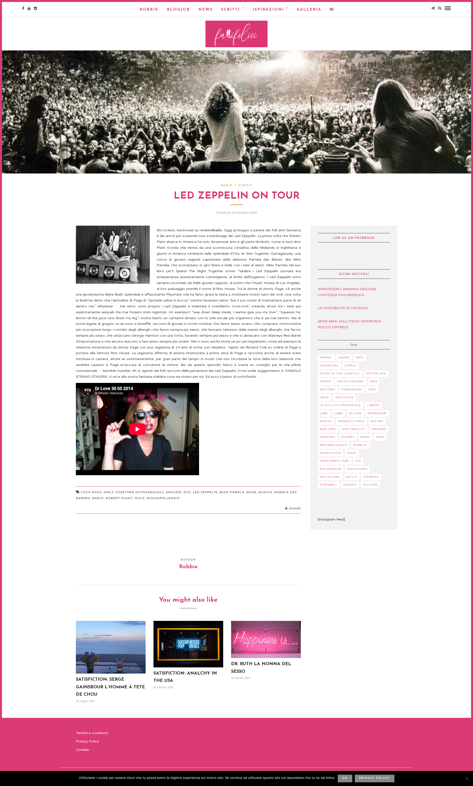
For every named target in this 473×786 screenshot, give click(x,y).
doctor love (376, 373)
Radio (227, 185)
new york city (353, 429)
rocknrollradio (211, 230)
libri (324, 413)
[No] (466, 778)
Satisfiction (330, 453)
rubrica (360, 445)
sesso (351, 453)
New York (328, 429)
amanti (326, 357)
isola (324, 397)
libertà (373, 405)
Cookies (82, 750)
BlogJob (178, 10)
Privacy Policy (87, 741)
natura (377, 421)
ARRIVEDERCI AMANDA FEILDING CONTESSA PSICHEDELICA (347, 292)
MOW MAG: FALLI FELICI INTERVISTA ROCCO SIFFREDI (349, 324)
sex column (330, 477)
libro (338, 413)
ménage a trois (351, 421)
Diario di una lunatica (340, 373)
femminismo (351, 389)
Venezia (350, 485)
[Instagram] (35, 8)
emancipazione (350, 381)
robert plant (119, 498)
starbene (371, 477)
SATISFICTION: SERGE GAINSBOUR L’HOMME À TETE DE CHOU (110, 687)
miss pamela (232, 492)
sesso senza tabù (334, 461)
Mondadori (377, 413)
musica (265, 492)
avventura (329, 365)
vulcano (370, 485)
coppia (350, 365)
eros (373, 381)
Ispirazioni (268, 10)
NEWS (205, 10)
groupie (173, 492)
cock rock (91, 492)
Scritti (230, 10)
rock (140, 498)
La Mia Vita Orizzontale (340, 405)
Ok (345, 778)
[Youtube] (29, 8)
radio (97, 498)
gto (187, 492)
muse (251, 492)
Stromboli (328, 485)
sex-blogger (330, 469)
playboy (348, 437)
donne (325, 381)
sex (358, 461)
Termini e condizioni (92, 733)
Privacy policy (374, 778)
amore (344, 357)
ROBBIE (149, 10)
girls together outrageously (133, 492)
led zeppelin (205, 492)
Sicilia (351, 477)
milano (355, 413)
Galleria (309, 10)
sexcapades (357, 469)
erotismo (327, 389)
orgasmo (379, 429)
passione (327, 437)
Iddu (372, 389)
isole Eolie (344, 397)
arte (360, 357)
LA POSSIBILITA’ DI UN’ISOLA (343, 308)
